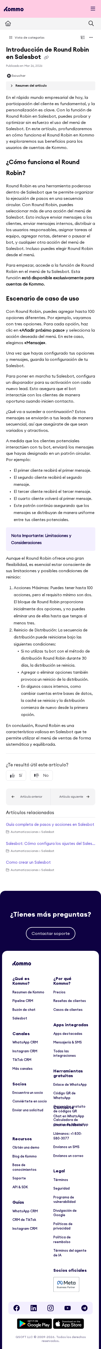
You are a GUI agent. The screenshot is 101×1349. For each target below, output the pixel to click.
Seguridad (61, 1188)
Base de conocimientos (24, 1167)
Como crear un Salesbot (28, 862)
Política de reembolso (62, 1239)
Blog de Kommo (24, 1156)
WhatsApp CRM (25, 1042)
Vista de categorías (29, 37)
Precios (59, 992)
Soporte (19, 1178)
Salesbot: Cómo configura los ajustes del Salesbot (50, 843)
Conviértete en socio (29, 1101)
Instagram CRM (24, 1051)
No (46, 775)
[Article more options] (91, 37)
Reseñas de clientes (69, 1001)
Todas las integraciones (64, 1053)
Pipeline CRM (22, 1001)
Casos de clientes (68, 1009)
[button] (28, 797)
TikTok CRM (21, 1060)
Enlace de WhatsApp (70, 1084)
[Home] (14, 9)
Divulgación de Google (65, 1212)
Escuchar (18, 75)
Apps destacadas (67, 1033)
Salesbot (19, 1018)
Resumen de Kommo (28, 992)
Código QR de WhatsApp (64, 1095)
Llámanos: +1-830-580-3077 (67, 1135)
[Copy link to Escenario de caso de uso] (87, 299)
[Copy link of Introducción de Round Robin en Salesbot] (46, 57)
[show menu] (93, 9)
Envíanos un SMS (66, 1147)
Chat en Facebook (68, 1125)
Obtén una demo (25, 1147)
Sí (20, 775)
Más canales (22, 1068)
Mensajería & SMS (67, 1042)
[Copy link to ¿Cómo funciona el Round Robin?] (33, 173)
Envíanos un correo (68, 1156)
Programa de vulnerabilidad (64, 1199)
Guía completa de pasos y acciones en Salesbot (50, 824)
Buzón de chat (23, 1009)
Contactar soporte (51, 933)
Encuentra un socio (27, 1092)
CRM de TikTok (24, 1219)
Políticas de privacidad (63, 1226)
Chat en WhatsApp (68, 1116)
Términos (60, 1180)
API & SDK (20, 1187)
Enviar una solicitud (27, 1110)
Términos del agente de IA (69, 1252)
